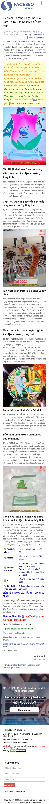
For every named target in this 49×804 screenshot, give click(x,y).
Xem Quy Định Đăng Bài (33, 34)
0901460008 (17, 103)
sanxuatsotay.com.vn (12, 758)
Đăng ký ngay (24, 710)
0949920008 (33, 103)
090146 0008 (20, 620)
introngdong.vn (9, 754)
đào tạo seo (40, 746)
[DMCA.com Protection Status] (18, 750)
